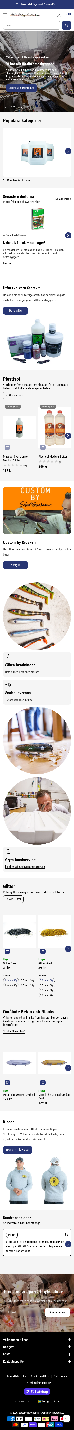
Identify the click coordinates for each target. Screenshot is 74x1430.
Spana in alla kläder (18, 1149)
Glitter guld (45, 963)
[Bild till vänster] (6, 151)
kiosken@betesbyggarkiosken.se (25, 867)
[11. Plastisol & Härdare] (37, 152)
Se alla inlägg (63, 199)
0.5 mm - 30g (47, 985)
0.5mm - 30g (27, 980)
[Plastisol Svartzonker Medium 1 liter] (19, 427)
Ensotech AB (57, 1412)
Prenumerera (57, 1312)
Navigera (8, 1347)
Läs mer (8, 263)
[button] (5, 15)
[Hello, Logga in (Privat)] (58, 15)
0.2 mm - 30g (47, 980)
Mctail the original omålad (19, 1095)
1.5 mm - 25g (47, 995)
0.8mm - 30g (11, 985)
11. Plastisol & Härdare (16, 180)
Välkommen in (14, 89)
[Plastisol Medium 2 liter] (54, 427)
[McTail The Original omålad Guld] (54, 1062)
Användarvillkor (40, 1376)
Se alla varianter (15, 395)
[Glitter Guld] (54, 931)
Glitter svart (10, 963)
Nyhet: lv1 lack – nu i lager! (24, 242)
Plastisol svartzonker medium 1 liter (16, 458)
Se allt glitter (13, 899)
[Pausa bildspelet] (26, 107)
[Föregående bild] (6, 107)
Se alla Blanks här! (14, 1031)
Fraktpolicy (60, 1376)
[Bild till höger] (68, 151)
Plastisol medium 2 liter (52, 456)
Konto (6, 1354)
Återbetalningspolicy (39, 1382)
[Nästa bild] (21, 107)
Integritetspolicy (17, 1376)
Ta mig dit (15, 565)
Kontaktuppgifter (14, 1361)
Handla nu (15, 310)
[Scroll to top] (66, 1418)
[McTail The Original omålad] (19, 1062)
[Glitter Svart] (19, 931)
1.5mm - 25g (27, 985)
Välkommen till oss (15, 1340)
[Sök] (66, 25)
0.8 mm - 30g (47, 990)
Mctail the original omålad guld (54, 1096)
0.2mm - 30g (11, 980)
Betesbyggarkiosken (29, 1412)
